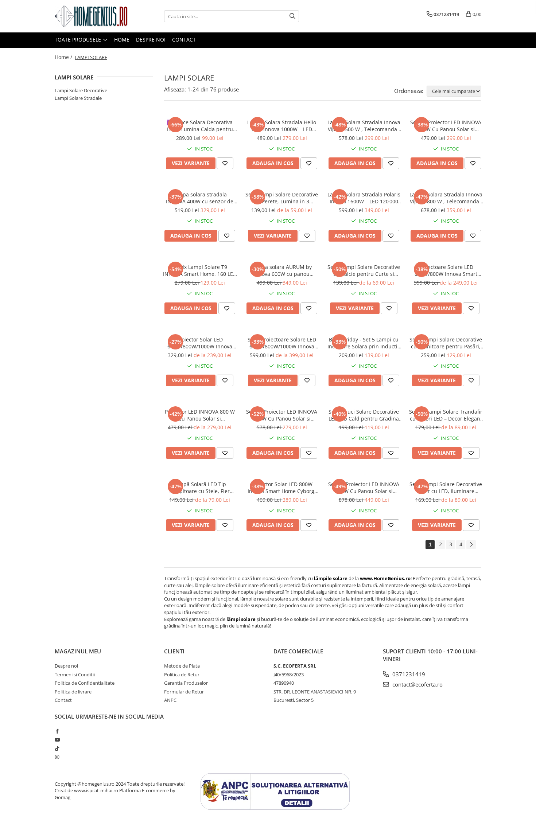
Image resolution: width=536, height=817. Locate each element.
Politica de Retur (181, 674)
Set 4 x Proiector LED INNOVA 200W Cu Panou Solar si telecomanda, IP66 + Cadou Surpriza (363, 487)
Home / (64, 57)
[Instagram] (57, 757)
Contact (184, 39)
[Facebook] (57, 731)
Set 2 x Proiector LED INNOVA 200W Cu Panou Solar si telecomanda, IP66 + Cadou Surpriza (281, 415)
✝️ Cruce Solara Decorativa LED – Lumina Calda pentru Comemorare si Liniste (200, 126)
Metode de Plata (182, 665)
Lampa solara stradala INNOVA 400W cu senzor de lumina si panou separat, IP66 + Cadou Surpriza (199, 198)
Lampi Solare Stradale (78, 98)
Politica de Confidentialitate (84, 683)
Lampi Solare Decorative (81, 90)
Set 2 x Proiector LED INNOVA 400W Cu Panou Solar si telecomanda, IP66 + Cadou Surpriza (445, 126)
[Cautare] (292, 16)
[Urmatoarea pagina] (471, 544)
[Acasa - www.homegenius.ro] (91, 16)
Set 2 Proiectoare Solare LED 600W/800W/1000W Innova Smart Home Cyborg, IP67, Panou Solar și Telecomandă (281, 343)
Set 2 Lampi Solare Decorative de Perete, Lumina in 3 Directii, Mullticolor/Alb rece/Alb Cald (281, 198)
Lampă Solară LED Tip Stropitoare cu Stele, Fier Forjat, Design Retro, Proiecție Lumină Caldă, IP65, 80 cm (200, 487)
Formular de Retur (184, 691)
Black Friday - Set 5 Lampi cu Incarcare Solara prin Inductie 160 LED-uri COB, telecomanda (363, 343)
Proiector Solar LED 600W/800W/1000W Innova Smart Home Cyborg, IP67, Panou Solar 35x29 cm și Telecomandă (199, 343)
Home (121, 39)
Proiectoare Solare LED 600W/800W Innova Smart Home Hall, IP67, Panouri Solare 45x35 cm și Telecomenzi (446, 270)
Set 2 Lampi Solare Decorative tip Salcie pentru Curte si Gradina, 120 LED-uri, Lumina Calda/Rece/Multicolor (363, 270)
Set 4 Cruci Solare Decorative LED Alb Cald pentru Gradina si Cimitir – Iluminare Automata (364, 415)
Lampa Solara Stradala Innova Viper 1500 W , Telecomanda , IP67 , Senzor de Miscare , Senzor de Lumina (363, 126)
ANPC (170, 700)
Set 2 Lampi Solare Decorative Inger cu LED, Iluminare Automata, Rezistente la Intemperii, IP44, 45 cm (445, 487)
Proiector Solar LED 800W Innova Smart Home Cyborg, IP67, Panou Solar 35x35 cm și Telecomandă (282, 487)
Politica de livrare (73, 691)
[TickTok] (57, 748)
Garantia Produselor (186, 683)
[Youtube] (57, 739)
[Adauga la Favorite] (225, 163)
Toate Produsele (78, 39)
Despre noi (151, 39)
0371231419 (408, 674)
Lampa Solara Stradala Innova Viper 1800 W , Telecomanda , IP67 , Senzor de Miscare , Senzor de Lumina (445, 198)
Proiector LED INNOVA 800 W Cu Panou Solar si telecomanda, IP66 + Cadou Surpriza (200, 415)
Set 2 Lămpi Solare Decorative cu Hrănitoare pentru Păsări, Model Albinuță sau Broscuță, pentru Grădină (445, 343)
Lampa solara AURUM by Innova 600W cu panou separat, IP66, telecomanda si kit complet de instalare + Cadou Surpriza (282, 270)
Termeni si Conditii (75, 674)
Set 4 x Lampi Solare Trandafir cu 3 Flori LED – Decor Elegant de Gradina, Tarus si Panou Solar (445, 415)
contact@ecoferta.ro (417, 684)
